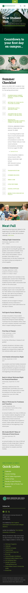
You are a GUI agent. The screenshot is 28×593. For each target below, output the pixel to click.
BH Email (7, 554)
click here (11, 235)
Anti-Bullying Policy (10, 560)
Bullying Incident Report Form (14, 558)
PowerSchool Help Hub (12, 552)
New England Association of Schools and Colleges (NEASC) (13, 525)
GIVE (15, 1)
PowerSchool (9, 550)
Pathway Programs (11, 544)
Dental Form (14, 151)
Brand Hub (8, 570)
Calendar (8, 546)
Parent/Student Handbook (13, 556)
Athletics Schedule (10, 548)
